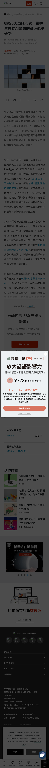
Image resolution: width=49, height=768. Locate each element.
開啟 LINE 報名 (24, 413)
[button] (45, 354)
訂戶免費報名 (24, 408)
